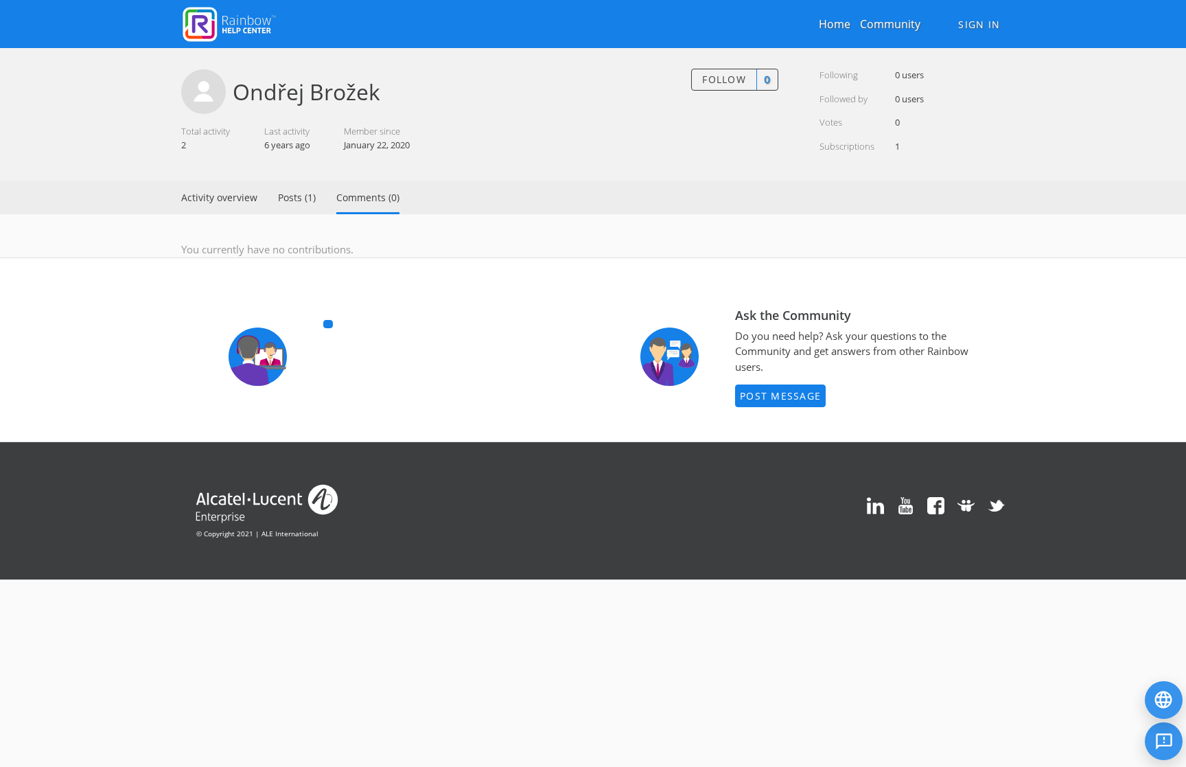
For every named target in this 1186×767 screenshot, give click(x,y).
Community (890, 24)
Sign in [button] (979, 24)
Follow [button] (724, 79)
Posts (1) (297, 197)
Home (834, 24)
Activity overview (219, 197)
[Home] (229, 23)
